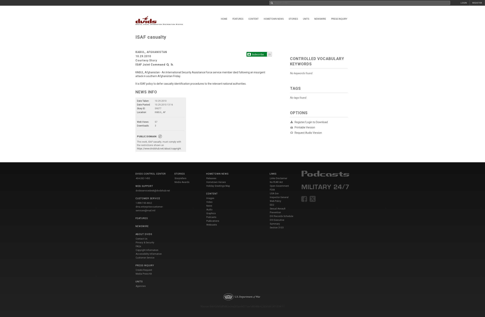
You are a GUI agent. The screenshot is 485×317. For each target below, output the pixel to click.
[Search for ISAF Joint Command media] (168, 64)
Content (253, 19)
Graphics (211, 213)
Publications (212, 221)
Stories (293, 19)
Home (224, 19)
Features (237, 19)
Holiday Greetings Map (218, 186)
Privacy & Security (145, 242)
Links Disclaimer (278, 178)
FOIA (272, 189)
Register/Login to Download (311, 122)
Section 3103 (277, 227)
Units (306, 19)
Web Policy (275, 201)
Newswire (320, 19)
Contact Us (141, 238)
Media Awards (181, 182)
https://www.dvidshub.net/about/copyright (159, 148)
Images (210, 198)
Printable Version (305, 127)
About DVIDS (143, 234)
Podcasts (211, 217)
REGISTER (477, 3)
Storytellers (180, 178)
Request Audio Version (308, 132)
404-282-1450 (143, 178)
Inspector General (279, 197)
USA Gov (274, 193)
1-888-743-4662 (144, 203)
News (209, 206)
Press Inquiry (339, 19)
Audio (209, 209)
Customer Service (145, 257)
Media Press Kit (144, 273)
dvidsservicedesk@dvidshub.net (153, 190)
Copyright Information (147, 250)
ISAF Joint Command (150, 64)
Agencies (141, 286)
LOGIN (464, 3)
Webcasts (211, 224)
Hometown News (274, 19)
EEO (272, 205)
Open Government (279, 186)
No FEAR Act (276, 182)
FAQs (138, 246)
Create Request (144, 270)
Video (209, 202)
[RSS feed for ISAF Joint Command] (172, 64)
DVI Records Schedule (281, 216)
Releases (211, 178)
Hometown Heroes (216, 182)
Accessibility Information (149, 254)
